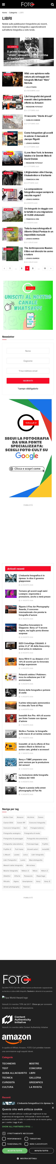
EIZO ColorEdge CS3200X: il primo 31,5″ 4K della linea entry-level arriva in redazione (34, 646)
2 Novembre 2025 (32, 91)
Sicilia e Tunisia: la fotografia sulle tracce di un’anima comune (35, 732)
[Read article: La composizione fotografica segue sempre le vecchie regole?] (12, 194)
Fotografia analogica (12, 833)
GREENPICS (8, 117)
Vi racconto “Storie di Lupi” (38, 116)
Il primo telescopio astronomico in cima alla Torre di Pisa (34, 704)
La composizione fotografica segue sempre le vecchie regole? (38, 192)
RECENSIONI (8, 74)
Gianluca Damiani (33, 120)
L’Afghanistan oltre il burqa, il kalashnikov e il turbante (38, 173)
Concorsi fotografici (12, 828)
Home (4, 12)
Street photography (12, 887)
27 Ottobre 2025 (32, 124)
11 (45, 268)
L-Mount (7, 854)
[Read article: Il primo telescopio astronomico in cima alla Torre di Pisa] (11, 705)
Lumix (23, 860)
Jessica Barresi (32, 143)
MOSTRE (34, 1063)
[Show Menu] (3, 4)
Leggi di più (17, 1122)
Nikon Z (44, 870)
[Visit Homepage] (28, 4)
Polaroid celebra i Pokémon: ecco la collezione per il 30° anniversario (32, 677)
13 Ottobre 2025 (32, 166)
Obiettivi (7, 876)
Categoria (13, 12)
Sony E (47, 881)
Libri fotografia (38, 854)
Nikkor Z (25, 870)
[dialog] (28, 1134)
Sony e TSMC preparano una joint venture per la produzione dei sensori (34, 762)
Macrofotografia (35, 860)
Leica (25, 854)
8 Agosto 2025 (31, 203)
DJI (25, 828)
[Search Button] (52, 4)
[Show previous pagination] (4, 268)
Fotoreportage (32, 844)
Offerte (17, 876)
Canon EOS (8, 822)
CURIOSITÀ (8, 1082)
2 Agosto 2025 (31, 223)
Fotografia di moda (32, 833)
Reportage (41, 876)
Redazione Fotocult (17, 63)
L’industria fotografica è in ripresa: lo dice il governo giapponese (32, 578)
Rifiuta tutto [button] (41, 1150)
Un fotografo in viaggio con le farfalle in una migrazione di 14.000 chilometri (38, 212)
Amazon (20, 817)
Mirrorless (31, 865)
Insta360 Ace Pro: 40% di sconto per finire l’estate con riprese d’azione (35, 718)
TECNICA (7, 1077)
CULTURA (7, 1087)
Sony (38, 881)
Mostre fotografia (11, 870)
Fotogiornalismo (37, 828)
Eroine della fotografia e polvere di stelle (34, 691)
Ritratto (7, 881)
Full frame (19, 849)
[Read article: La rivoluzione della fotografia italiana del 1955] (11, 778)
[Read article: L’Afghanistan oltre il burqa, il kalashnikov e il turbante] (12, 178)
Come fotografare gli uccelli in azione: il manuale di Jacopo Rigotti (38, 136)
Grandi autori (32, 849)
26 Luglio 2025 (31, 262)
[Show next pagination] (51, 268)
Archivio (30, 817)
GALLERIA (35, 1077)
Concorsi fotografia (37, 822)
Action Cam (8, 817)
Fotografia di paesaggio (13, 838)
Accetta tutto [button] (15, 1150)
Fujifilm (45, 844)
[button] (28, 1126)
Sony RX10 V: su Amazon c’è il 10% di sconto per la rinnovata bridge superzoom (34, 661)
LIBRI (21, 12)
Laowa (16, 854)
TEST (5, 1068)
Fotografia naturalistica (13, 844)
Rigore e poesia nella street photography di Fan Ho (32, 789)
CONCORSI (35, 1068)
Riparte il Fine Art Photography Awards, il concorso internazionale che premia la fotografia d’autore (34, 610)
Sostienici (30, 991)
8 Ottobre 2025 (32, 183)
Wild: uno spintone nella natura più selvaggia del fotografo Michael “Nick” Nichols (37, 78)
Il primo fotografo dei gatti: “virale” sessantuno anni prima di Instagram (27, 54)
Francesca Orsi (32, 179)
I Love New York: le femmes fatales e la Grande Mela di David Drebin (38, 155)
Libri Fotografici (10, 860)
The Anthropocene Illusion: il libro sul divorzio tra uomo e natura (38, 251)
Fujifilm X (7, 849)
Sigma (16, 881)
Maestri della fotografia (13, 865)
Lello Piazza (31, 87)
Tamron (26, 887)
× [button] (53, 1108)
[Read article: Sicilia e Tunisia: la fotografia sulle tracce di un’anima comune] (11, 734)
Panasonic (28, 876)
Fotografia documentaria (37, 838)
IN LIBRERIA (12, 47)
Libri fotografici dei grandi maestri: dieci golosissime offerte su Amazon (37, 99)
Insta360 (45, 849)
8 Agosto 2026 (34, 63)
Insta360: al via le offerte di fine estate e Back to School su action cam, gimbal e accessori (34, 746)
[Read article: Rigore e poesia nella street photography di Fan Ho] (11, 790)
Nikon (35, 870)
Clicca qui (36, 1004)
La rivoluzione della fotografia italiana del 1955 (33, 776)
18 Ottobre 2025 (32, 147)
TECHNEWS (9, 1063)
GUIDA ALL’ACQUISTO (14, 1073)
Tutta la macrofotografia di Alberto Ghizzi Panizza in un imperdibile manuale (38, 231)
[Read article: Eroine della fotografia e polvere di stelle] (11, 693)
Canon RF (21, 822)
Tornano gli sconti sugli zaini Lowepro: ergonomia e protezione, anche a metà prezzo (35, 593)
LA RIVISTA (35, 1087)
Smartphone (27, 881)
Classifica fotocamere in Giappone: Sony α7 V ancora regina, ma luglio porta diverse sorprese (34, 629)
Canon (40, 817)
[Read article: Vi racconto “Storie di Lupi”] (12, 121)
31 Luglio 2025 (31, 242)
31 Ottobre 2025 (32, 110)
